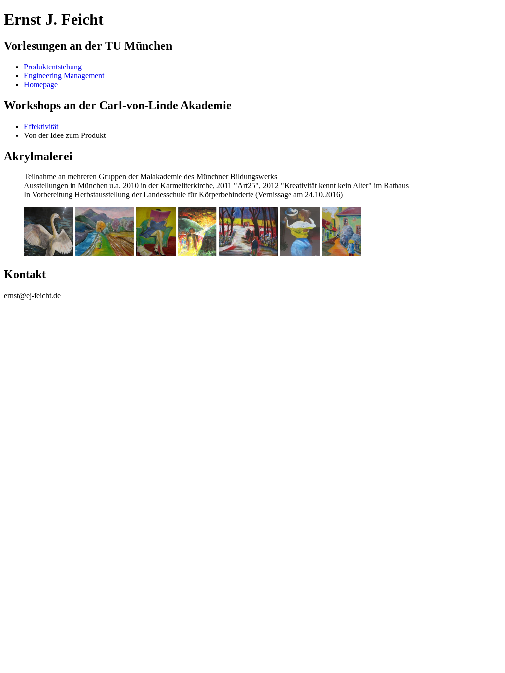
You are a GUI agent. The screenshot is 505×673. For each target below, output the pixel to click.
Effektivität (41, 126)
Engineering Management (64, 75)
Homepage (41, 84)
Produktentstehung (53, 67)
